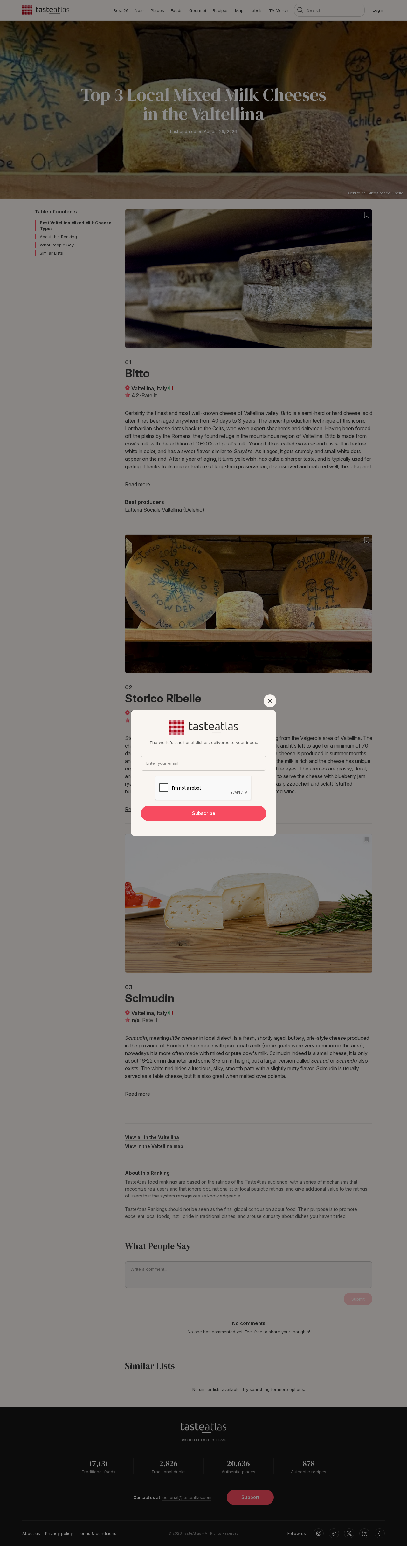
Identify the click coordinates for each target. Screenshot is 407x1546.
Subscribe (203, 813)
